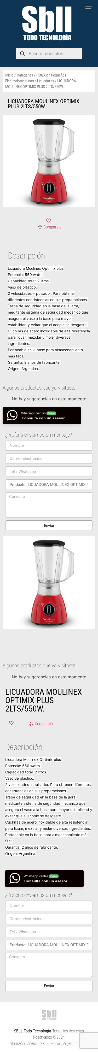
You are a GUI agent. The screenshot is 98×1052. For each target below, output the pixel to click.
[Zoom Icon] (90, 120)
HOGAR (42, 75)
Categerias (25, 75)
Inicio (9, 75)
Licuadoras (45, 81)
